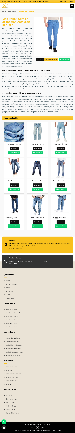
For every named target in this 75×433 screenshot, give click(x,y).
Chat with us (65, 59)
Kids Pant (9, 384)
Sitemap (8, 294)
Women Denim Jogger (13, 348)
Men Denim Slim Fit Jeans (14, 313)
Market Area (10, 298)
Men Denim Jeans (11, 309)
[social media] (32, 427)
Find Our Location (15, 248)
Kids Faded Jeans (11, 370)
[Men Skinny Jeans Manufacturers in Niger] (37, 205)
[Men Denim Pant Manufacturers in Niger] (37, 168)
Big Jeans (9, 395)
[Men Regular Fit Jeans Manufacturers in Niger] (14, 205)
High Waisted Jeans (12, 413)
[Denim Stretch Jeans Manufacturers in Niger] (61, 168)
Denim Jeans (12, 11)
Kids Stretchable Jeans (13, 374)
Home (4, 11)
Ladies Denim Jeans (12, 341)
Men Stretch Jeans (12, 320)
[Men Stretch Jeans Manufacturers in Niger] (61, 132)
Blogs (8, 287)
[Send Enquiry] (53, 36)
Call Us (40, 59)
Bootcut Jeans (10, 402)
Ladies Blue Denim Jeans (14, 345)
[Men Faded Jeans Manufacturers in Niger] (14, 168)
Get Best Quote (52, 59)
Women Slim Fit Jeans (13, 355)
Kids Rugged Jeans (12, 377)
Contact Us (13, 263)
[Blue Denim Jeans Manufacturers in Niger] (37, 132)
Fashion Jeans (10, 409)
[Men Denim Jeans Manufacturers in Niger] (14, 132)
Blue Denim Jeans (12, 316)
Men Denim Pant (11, 327)
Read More (14, 148)
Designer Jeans (11, 406)
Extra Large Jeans (11, 399)
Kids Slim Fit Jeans (12, 381)
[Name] (72, 6)
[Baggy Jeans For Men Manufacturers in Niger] (61, 205)
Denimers (33, 424)
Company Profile (11, 284)
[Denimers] (6, 5)
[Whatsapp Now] (3, 421)
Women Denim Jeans (13, 338)
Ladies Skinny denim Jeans (14, 352)
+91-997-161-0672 (67, 1)
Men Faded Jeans (11, 323)
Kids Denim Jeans (11, 367)
